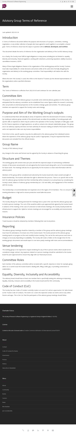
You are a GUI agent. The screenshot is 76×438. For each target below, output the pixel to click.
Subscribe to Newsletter (9, 368)
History (4, 364)
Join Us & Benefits (7, 411)
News (3, 402)
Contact (4, 347)
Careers (4, 398)
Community (5, 390)
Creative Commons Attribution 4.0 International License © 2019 (42, 330)
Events (4, 394)
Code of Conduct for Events (10, 351)
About (4, 385)
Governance (5, 355)
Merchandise (6, 406)
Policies (4, 359)
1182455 (54, 316)
